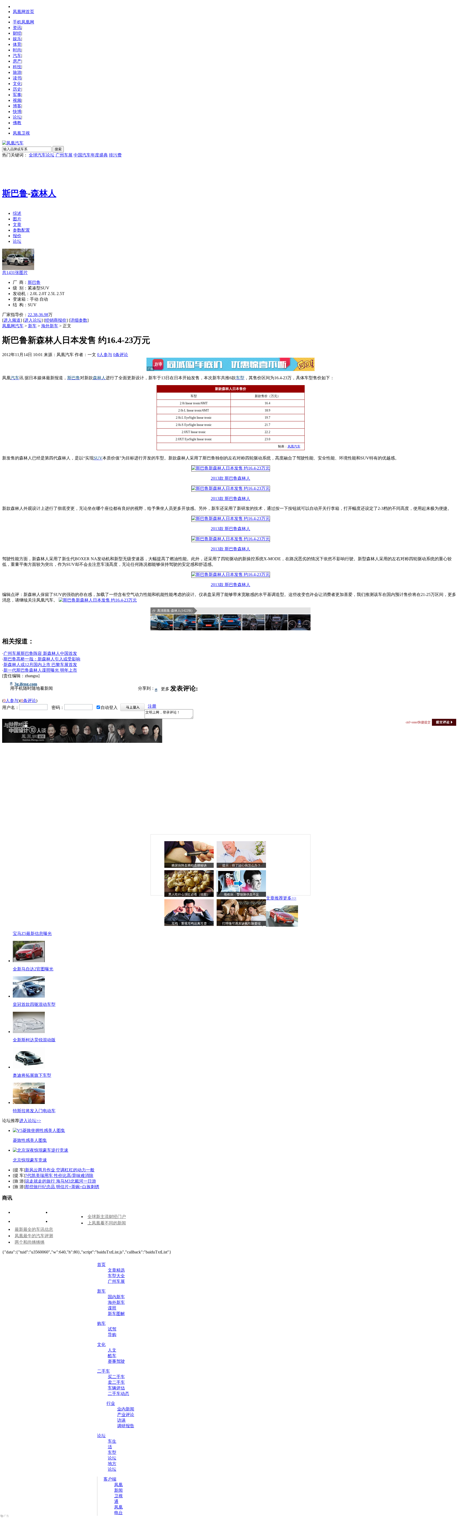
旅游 (17, 72)
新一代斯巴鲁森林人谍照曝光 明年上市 (40, 670)
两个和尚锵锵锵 (30, 1242)
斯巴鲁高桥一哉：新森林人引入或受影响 (41, 659)
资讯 (17, 27)
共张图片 (15, 272)
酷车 (112, 1355)
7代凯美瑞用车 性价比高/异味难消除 (59, 1175)
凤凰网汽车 (12, 326)
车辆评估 (116, 1388)
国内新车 (116, 1297)
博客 (17, 106)
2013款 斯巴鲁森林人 (230, 478)
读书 (17, 78)
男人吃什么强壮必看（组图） (189, 894)
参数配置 (21, 230)
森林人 (43, 193)
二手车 (103, 1371)
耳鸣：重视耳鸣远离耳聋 (189, 923)
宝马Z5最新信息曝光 (32, 933)
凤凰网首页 (23, 11)
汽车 (17, 55)
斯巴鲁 (15, 193)
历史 (17, 89)
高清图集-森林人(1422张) (174, 610)
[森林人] (18, 268)
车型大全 (116, 1275)
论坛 (17, 117)
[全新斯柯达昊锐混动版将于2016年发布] (29, 1031)
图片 (17, 219)
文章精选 (116, 1270)
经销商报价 (55, 320)
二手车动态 (118, 1393)
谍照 (112, 1308)
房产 (17, 61)
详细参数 (78, 320)
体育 (17, 44)
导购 (112, 1334)
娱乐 (17, 39)
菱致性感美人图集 (30, 1140)
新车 (32, 326)
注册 (152, 706)
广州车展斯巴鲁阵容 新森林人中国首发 (40, 653)
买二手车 (116, 1376)
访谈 (121, 1420)
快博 (17, 111)
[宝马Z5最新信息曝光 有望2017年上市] (282, 925)
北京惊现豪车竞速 (30, 1160)
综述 (17, 213)
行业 (110, 1403)
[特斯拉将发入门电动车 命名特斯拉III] (29, 1102)
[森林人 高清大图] (161, 622)
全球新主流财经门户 (107, 1216)
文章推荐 (274, 898)
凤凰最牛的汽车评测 (34, 1235)
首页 (101, 1264)
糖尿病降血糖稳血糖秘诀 (189, 865)
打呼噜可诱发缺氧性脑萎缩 (241, 923)
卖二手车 (116, 1382)
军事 (17, 94)
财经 (17, 33)
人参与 (104, 354)
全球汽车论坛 (41, 155)
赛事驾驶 (116, 1361)
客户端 (110, 1479)
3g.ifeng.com (25, 684)
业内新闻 (125, 1409)
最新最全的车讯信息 (34, 1229)
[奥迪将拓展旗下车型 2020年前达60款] (29, 1067)
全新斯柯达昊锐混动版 (34, 1040)
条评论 (120, 354)
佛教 (17, 122)
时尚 (17, 50)
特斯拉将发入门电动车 (34, 1110)
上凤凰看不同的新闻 (107, 1223)
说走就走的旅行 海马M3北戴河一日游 (60, 1181)
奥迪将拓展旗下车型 (32, 1075)
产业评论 (125, 1414)
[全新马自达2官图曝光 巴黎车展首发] (29, 960)
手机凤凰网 (23, 22)
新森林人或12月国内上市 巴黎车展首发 (40, 664)
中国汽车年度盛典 (91, 155)
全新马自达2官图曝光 (33, 969)
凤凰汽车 (294, 446)
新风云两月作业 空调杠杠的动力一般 (59, 1170)
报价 (17, 235)
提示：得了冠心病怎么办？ (241, 865)
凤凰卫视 (21, 133)
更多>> (289, 898)
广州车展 (64, 155)
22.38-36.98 (38, 314)
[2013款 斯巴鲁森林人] (230, 468)
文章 (17, 224)
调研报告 (125, 1426)
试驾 (112, 1329)
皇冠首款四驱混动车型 (34, 1004)
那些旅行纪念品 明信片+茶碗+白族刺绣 (62, 1186)
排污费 (115, 155)
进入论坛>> (30, 1120)
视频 (17, 100)
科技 (17, 66)
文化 (17, 83)
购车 (101, 1323)
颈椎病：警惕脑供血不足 (241, 894)
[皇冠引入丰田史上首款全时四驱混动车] (29, 996)
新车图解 (116, 1313)
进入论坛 (32, 320)
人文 (112, 1350)
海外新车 (49, 326)
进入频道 (12, 320)
